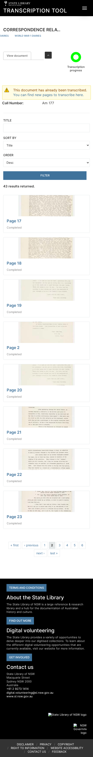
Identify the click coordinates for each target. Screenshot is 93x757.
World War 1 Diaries (28, 35)
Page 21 (14, 432)
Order (8, 155)
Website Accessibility (67, 748)
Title (7, 120)
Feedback (59, 751)
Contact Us (37, 751)
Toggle (48, 55)
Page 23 (14, 516)
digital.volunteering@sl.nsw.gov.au (29, 692)
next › (40, 553)
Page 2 (13, 347)
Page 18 (14, 263)
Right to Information (27, 748)
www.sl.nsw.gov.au (19, 696)
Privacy (45, 744)
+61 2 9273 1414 (17, 688)
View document (19, 55)
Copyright (66, 744)
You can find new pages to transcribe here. (48, 95)
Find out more (20, 620)
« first (15, 545)
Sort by (9, 138)
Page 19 (14, 305)
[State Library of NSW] (65, 715)
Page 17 (14, 221)
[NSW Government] (80, 729)
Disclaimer (25, 744)
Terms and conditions (26, 587)
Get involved (19, 657)
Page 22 (14, 474)
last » (54, 553)
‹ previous (31, 545)
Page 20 (14, 390)
